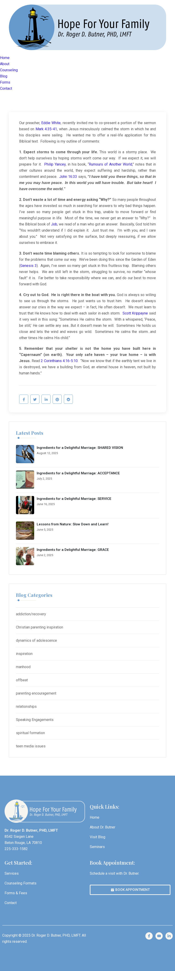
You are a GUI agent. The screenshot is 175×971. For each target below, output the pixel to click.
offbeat (22, 680)
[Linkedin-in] (169, 936)
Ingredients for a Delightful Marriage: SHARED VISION (80, 448)
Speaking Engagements (35, 720)
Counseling (9, 70)
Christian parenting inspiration (39, 627)
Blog (3, 76)
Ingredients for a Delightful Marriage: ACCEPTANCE (78, 473)
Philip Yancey (55, 164)
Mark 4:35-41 (46, 129)
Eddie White (51, 123)
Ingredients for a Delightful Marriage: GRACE (73, 550)
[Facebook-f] (149, 936)
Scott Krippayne (135, 313)
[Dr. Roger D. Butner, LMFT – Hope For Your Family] (87, 27)
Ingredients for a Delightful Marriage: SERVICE (74, 499)
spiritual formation (30, 733)
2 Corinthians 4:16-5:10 (59, 361)
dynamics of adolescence (36, 640)
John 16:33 (68, 176)
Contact (6, 88)
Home (5, 58)
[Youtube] (159, 936)
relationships (26, 706)
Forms (5, 82)
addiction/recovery (31, 614)
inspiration (24, 654)
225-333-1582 (16, 849)
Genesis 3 (28, 265)
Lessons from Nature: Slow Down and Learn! (72, 524)
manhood (23, 667)
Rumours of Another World (110, 164)
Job (54, 224)
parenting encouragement (36, 693)
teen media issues (31, 746)
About (4, 64)
